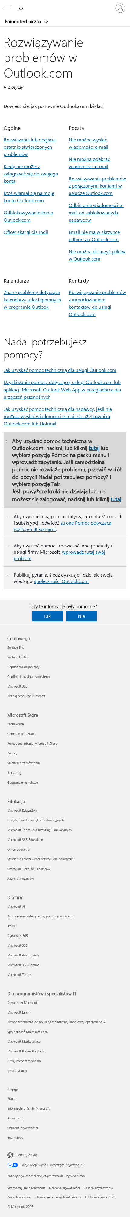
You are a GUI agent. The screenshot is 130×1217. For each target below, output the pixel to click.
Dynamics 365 (17, 935)
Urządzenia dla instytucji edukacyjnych (35, 820)
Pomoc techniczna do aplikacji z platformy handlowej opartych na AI (56, 1022)
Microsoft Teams (19, 974)
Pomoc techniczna (23, 21)
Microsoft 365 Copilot (23, 964)
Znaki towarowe (19, 1197)
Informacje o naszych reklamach (57, 1197)
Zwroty (12, 753)
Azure (11, 926)
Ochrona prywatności (22, 1127)
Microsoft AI (16, 906)
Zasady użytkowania (98, 1187)
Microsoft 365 (17, 686)
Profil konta (15, 724)
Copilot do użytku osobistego (28, 676)
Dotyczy (15, 87)
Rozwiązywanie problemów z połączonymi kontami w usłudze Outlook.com (97, 185)
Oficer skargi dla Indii (26, 232)
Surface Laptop (18, 657)
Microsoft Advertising (23, 955)
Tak (47, 616)
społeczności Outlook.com (61, 581)
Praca (11, 1098)
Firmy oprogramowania (24, 1061)
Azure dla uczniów (20, 878)
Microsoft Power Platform (25, 1051)
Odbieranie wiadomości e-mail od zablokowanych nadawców (96, 212)
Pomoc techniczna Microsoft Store (32, 743)
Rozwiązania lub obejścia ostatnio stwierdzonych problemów (30, 146)
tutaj (94, 447)
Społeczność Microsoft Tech (27, 1031)
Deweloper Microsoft (22, 1002)
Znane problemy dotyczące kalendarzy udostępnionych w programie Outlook (32, 299)
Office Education (19, 849)
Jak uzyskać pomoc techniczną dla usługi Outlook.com (60, 370)
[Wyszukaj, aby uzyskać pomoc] (21, 8)
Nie (81, 616)
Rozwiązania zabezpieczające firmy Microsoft (40, 916)
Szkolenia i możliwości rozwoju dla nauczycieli (41, 859)
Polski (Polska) (26, 1155)
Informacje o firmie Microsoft (28, 1108)
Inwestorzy (15, 1137)
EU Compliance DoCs (100, 1197)
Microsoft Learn (18, 1012)
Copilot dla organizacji (23, 666)
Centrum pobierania (22, 733)
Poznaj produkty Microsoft (26, 696)
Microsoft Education (22, 810)
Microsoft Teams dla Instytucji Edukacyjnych (39, 829)
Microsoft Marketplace (24, 1041)
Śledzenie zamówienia (23, 763)
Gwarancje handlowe (22, 782)
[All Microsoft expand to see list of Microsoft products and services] (7, 8)
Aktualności (15, 1118)
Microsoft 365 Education (25, 839)
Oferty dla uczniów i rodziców (28, 868)
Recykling (14, 772)
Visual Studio (17, 1070)
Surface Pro (15, 647)
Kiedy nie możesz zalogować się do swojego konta (31, 173)
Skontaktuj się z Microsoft (26, 1187)
